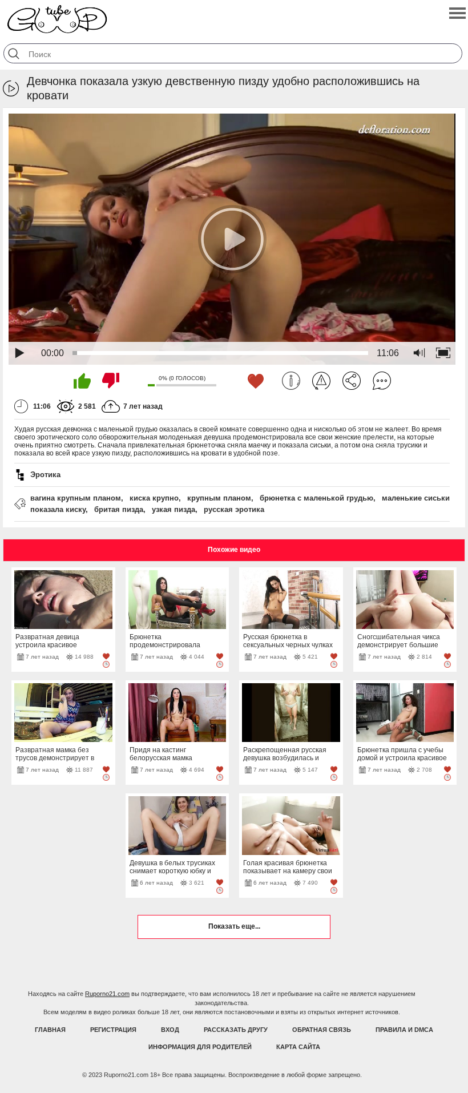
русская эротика (234, 509)
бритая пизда (118, 509)
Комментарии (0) (382, 381)
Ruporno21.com (107, 993)
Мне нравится (82, 380)
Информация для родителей (200, 1046)
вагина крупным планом (75, 498)
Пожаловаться (321, 381)
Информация (291, 381)
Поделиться (351, 381)
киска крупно (154, 498)
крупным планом (219, 498)
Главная (50, 1029)
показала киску (58, 509)
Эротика (45, 474)
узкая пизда (173, 509)
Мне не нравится (110, 380)
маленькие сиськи (416, 498)
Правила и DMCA (404, 1029)
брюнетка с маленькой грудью (316, 498)
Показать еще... (234, 926)
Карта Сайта (298, 1046)
